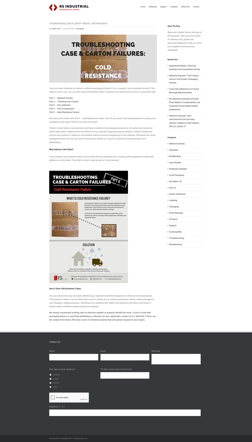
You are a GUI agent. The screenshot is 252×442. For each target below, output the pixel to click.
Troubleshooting (176, 238)
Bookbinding (175, 156)
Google (56, 379)
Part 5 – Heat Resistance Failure (64, 112)
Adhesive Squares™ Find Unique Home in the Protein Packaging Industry (183, 79)
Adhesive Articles (177, 143)
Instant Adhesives (177, 194)
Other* (55, 387)
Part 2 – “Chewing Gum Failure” (64, 101)
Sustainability (175, 232)
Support (172, 225)
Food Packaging (176, 175)
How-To (172, 188)
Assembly (173, 150)
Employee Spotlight (178, 169)
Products (173, 219)
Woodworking (175, 244)
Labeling (173, 200)
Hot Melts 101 (175, 181)
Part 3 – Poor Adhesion (60, 105)
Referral (56, 383)
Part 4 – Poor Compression (61, 108)
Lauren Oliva (56, 29)
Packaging (80, 29)
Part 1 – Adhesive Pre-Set (61, 98)
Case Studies (175, 162)
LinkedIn (56, 375)
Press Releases (176, 213)
